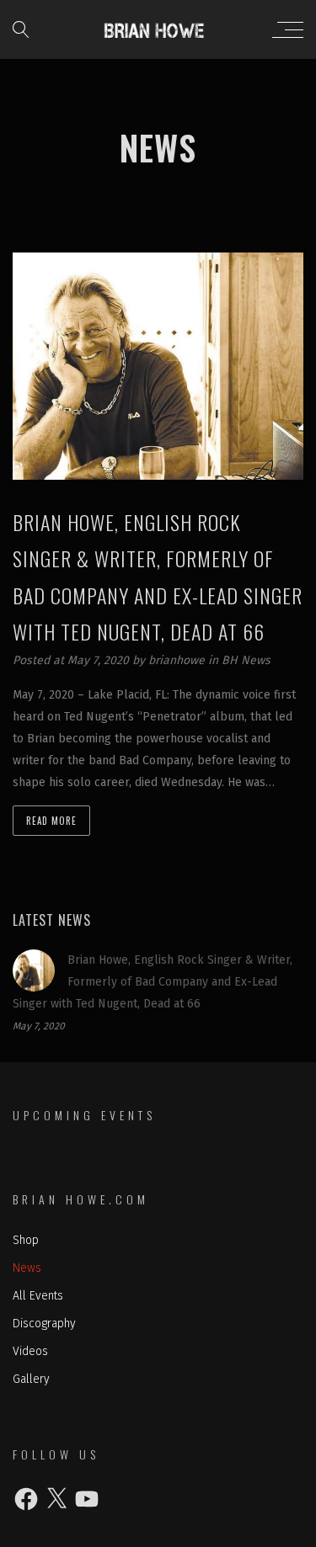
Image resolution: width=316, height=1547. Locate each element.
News (27, 1268)
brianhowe (178, 660)
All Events (38, 1296)
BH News (246, 660)
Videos (30, 1351)
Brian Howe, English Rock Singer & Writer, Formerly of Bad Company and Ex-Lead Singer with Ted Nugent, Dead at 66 (152, 982)
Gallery (31, 1379)
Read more (51, 820)
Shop (26, 1240)
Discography (44, 1323)
